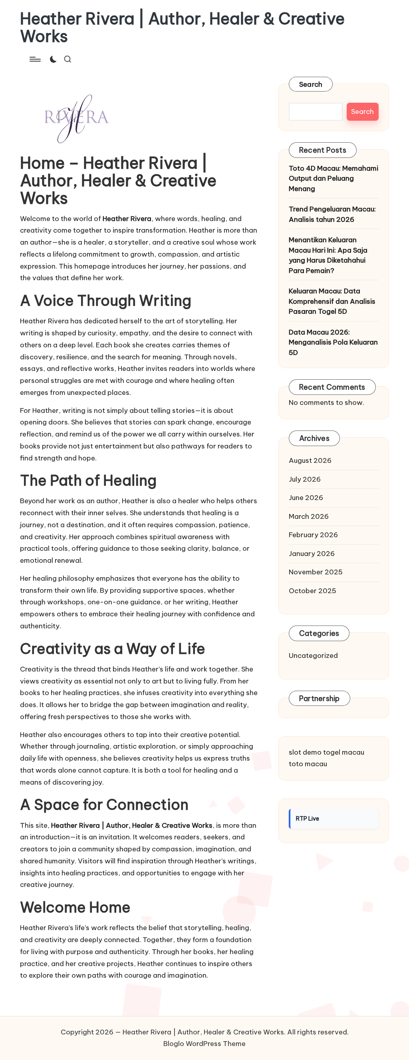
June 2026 (306, 497)
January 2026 (312, 553)
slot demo (305, 752)
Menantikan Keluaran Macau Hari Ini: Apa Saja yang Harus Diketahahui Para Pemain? (328, 255)
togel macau (343, 752)
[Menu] (35, 59)
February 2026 (313, 534)
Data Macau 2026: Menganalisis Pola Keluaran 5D (333, 342)
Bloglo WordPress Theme (204, 1043)
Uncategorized (313, 655)
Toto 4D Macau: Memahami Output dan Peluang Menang (333, 178)
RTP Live (307, 818)
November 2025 (316, 572)
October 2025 (312, 590)
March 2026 (309, 516)
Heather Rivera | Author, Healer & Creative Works (182, 27)
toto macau (308, 763)
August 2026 (310, 460)
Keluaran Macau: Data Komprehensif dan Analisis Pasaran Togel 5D (332, 301)
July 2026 (305, 479)
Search (311, 84)
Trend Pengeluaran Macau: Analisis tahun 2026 (332, 214)
